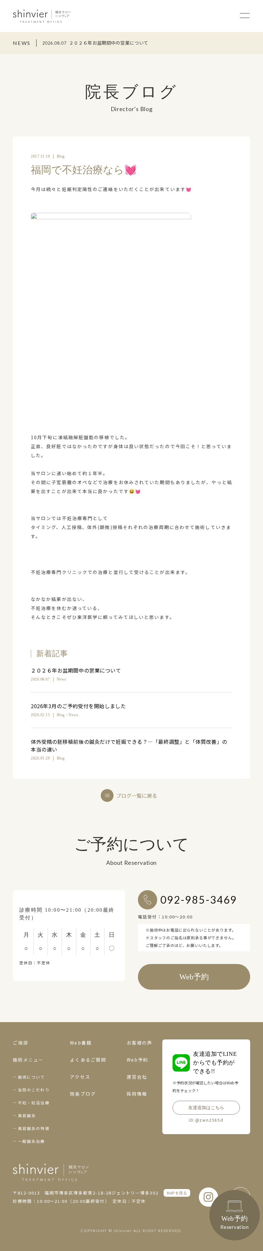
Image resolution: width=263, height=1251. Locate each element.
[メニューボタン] (245, 15)
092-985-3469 (198, 899)
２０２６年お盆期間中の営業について (76, 670)
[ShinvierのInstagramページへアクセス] (208, 1197)
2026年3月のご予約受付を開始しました (78, 706)
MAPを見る (177, 1192)
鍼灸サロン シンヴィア (42, 16)
